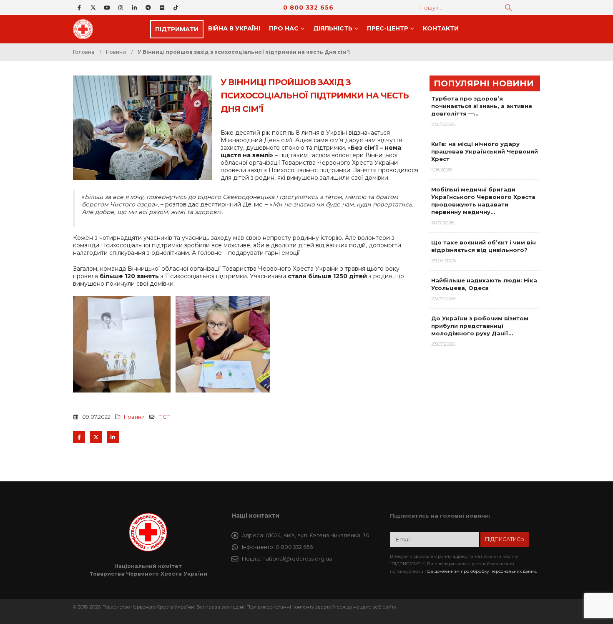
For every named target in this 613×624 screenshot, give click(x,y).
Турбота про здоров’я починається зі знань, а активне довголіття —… (481, 106)
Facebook (79, 437)
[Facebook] (79, 7)
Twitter (96, 437)
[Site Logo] (85, 29)
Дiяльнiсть (332, 28)
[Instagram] (120, 7)
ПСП (164, 417)
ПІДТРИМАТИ (176, 29)
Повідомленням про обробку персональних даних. (481, 571)
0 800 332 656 (308, 7)
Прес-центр (387, 28)
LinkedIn (113, 437)
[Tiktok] (175, 7)
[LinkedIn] (134, 7)
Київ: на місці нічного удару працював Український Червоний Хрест (484, 151)
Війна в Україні (234, 28)
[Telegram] (148, 7)
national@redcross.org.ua (297, 559)
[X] (93, 7)
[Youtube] (107, 7)
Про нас (284, 28)
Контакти (441, 28)
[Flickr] (162, 7)
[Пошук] (508, 7)
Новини (134, 417)
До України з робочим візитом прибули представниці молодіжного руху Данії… (479, 326)
